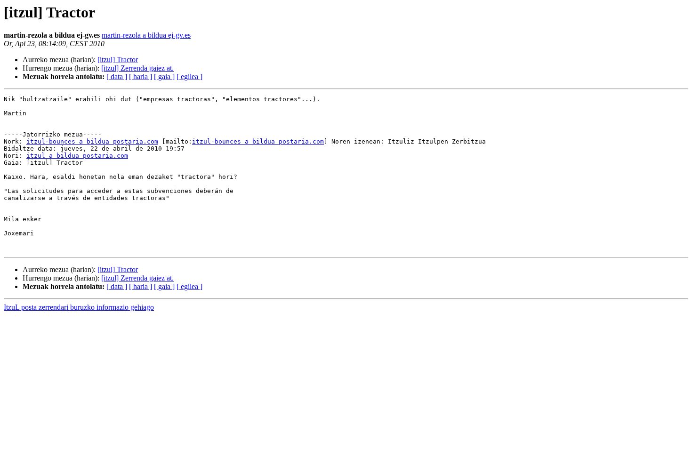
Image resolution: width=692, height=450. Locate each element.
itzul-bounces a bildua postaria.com (92, 141)
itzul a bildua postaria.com (77, 155)
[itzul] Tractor (117, 60)
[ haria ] (140, 76)
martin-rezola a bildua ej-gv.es (146, 35)
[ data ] (116, 76)
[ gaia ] (164, 76)
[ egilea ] (189, 76)
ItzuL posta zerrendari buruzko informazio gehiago (79, 307)
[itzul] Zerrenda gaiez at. (137, 68)
